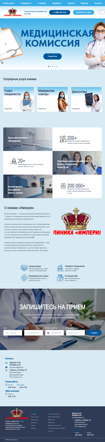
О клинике (42, 3)
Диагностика (79, 91)
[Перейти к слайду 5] (56, 66)
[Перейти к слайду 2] (50, 66)
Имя (4, 328)
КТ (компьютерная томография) (56, 428)
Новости (71, 3)
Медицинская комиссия (54, 425)
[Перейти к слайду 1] (48, 66)
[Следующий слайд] (99, 44)
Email (26, 328)
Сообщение (70, 328)
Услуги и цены (8, 3)
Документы (56, 3)
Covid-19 (50, 431)
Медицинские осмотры (46, 92)
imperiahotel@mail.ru (16, 367)
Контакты (98, 3)
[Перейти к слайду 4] (54, 66)
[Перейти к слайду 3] (52, 66)
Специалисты (26, 3)
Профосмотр (51, 422)
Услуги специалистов (12, 92)
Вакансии (84, 3)
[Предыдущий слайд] (5, 44)
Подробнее (76, 109)
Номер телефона (51, 328)
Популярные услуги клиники (19, 79)
